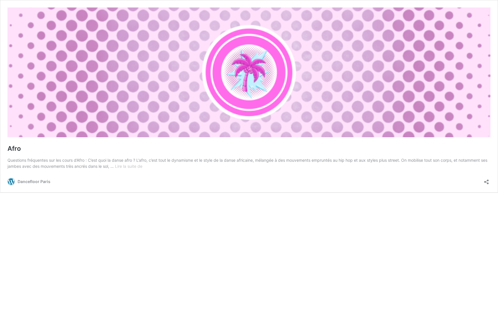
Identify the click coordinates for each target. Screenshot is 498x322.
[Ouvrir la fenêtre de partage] (486, 180)
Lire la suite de (128, 166)
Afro (14, 148)
